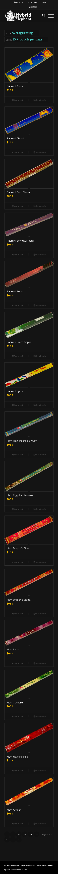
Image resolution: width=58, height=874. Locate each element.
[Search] (42, 15)
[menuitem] (19, 2)
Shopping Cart (18, 2)
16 (36, 834)
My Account (32, 2)
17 (7, 840)
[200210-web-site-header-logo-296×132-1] (24, 15)
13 (19, 834)
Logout (43, 2)
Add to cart (18, 100)
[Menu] (49, 15)
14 (25, 834)
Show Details (40, 100)
